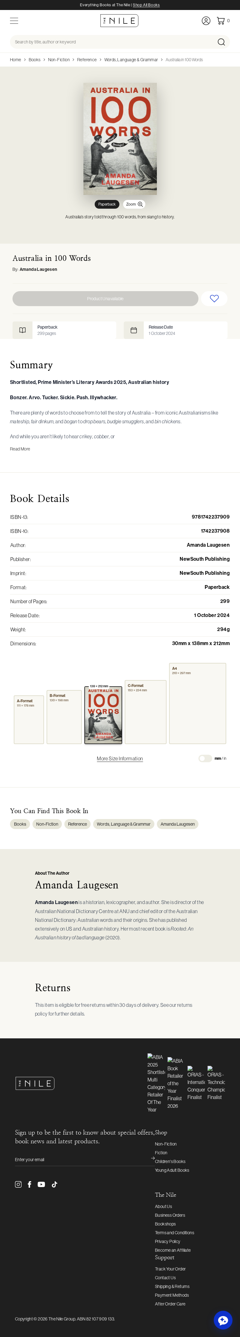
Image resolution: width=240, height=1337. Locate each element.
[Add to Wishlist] (214, 298)
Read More (20, 448)
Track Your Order (170, 1268)
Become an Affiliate (173, 1250)
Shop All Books (146, 5)
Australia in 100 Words (184, 59)
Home (15, 59)
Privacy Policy (168, 1241)
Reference (87, 59)
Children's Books (170, 1161)
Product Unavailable (105, 298)
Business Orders (170, 1215)
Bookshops (165, 1223)
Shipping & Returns (172, 1286)
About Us (163, 1206)
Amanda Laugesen (39, 269)
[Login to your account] (206, 20)
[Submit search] (223, 42)
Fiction (161, 1152)
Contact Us (165, 1277)
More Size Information (120, 758)
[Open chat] (223, 1320)
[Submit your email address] (148, 1159)
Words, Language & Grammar (131, 59)
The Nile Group (61, 1318)
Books (35, 59)
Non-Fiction (59, 59)
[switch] (205, 758)
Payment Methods (172, 1295)
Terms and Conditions (174, 1232)
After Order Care (170, 1303)
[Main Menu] (14, 21)
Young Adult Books (172, 1170)
